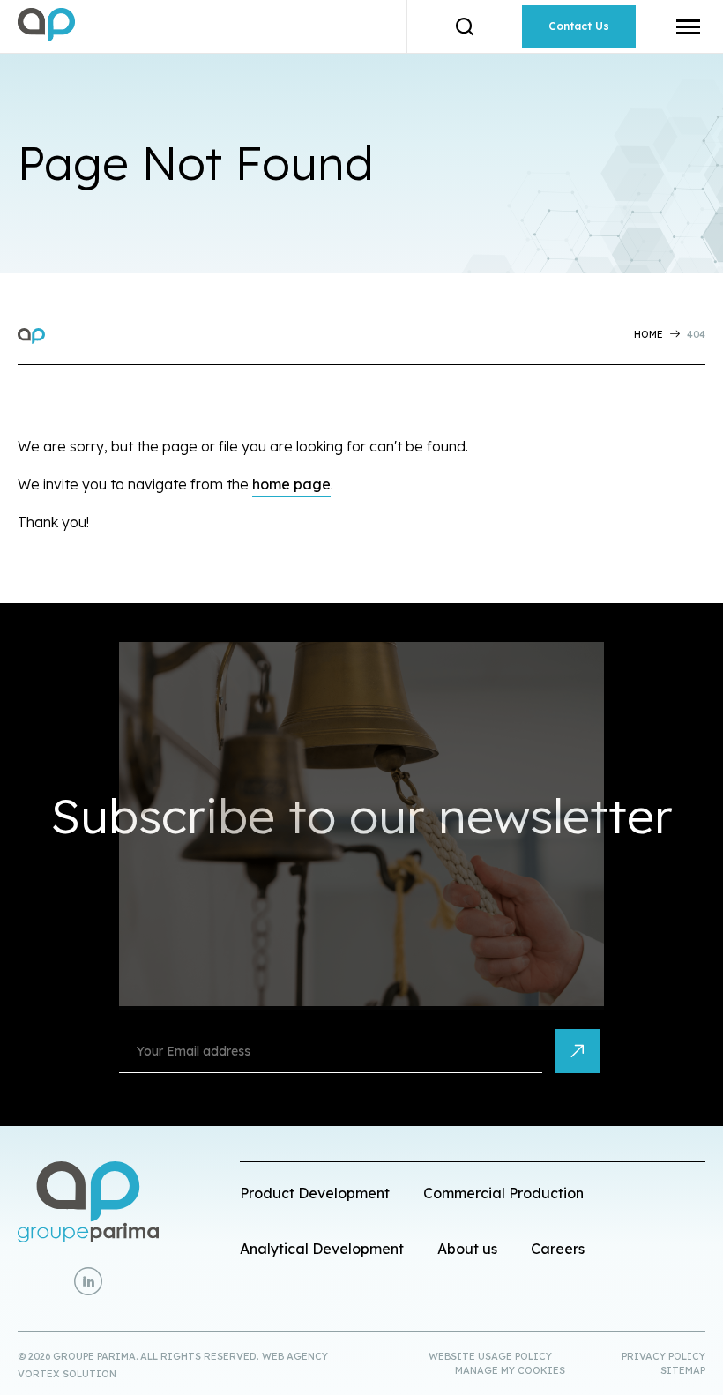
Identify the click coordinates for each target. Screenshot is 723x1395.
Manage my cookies (510, 1370)
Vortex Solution (67, 1374)
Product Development (315, 1193)
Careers (558, 1248)
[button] (688, 26)
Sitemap (682, 1370)
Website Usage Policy (490, 1356)
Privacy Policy (663, 1356)
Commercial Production (503, 1193)
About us (467, 1248)
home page (291, 484)
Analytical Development (322, 1248)
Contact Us (578, 26)
